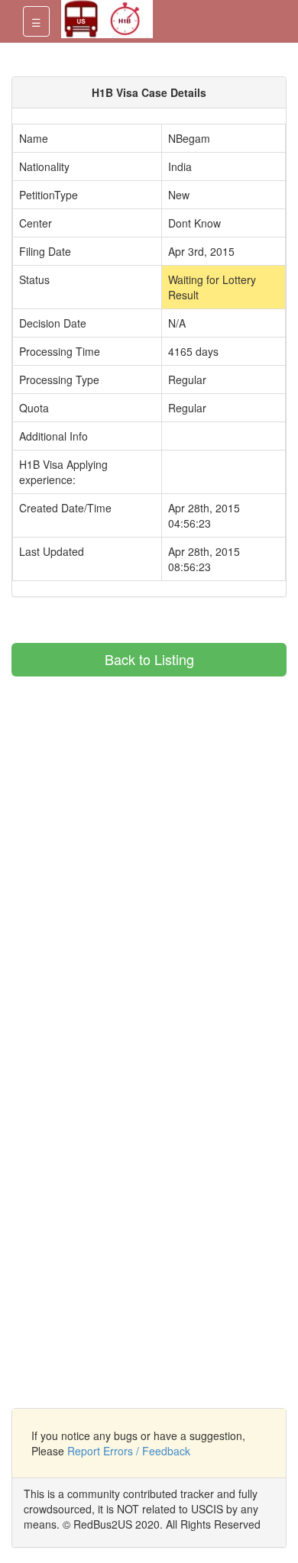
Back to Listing (149, 659)
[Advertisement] (139, 783)
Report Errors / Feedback (128, 1450)
